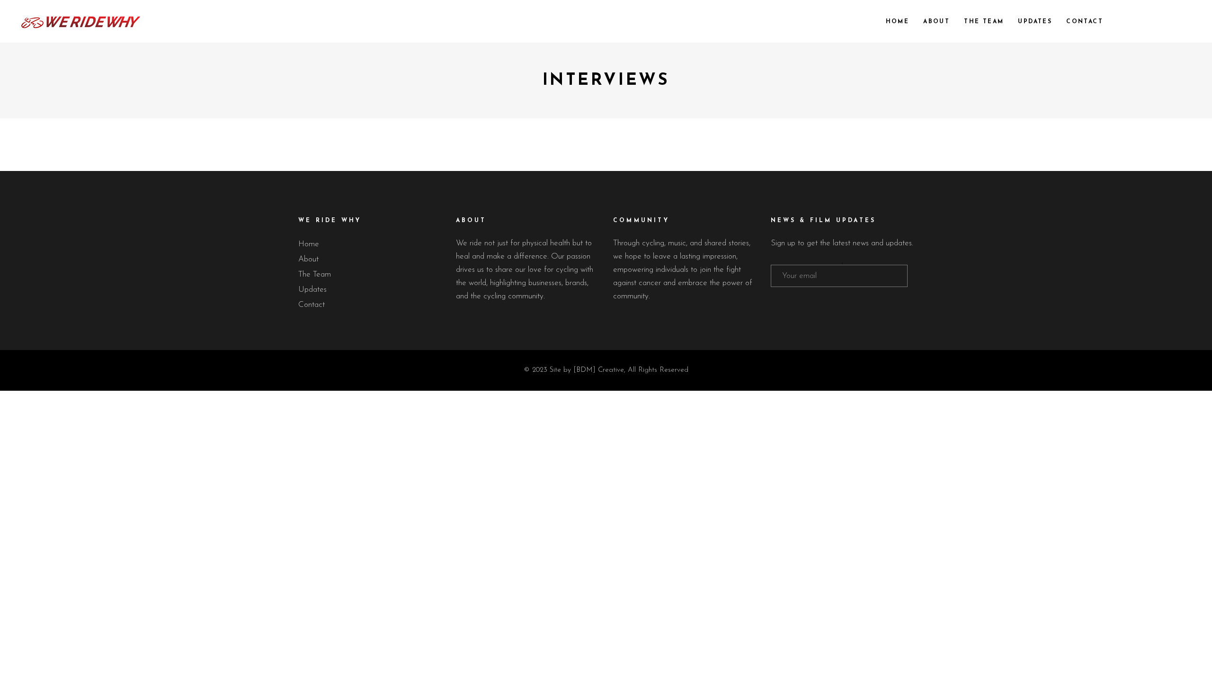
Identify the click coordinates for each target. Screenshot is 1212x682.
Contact (311, 305)
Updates (312, 290)
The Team (314, 274)
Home (308, 244)
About (308, 259)
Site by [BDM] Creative (587, 370)
